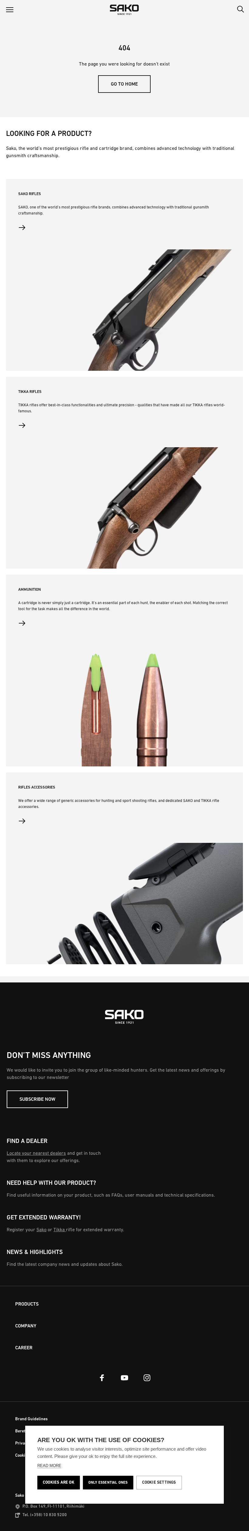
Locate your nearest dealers (36, 1153)
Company (25, 1326)
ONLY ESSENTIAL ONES (108, 1483)
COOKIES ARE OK (58, 1483)
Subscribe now (37, 1099)
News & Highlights (35, 1252)
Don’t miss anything (49, 1056)
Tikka (59, 1230)
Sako (41, 1230)
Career (23, 1348)
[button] (9, 9)
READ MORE (49, 1465)
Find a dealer (27, 1141)
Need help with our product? (51, 1183)
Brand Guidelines (31, 1419)
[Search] (240, 9)
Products (27, 1304)
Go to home (124, 84)
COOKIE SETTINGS (159, 1483)
